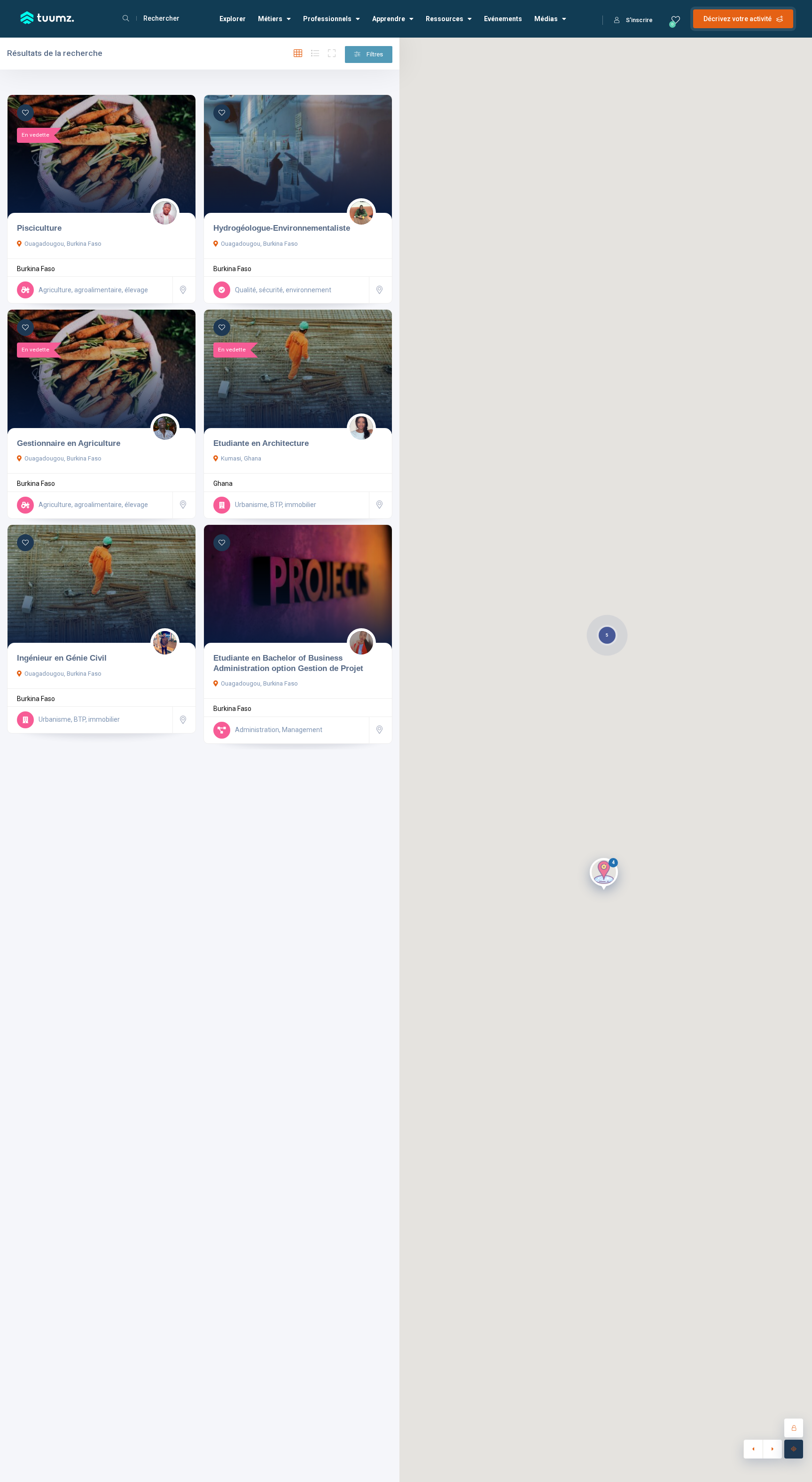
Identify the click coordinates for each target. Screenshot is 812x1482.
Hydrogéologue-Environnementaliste (281, 228)
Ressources (444, 19)
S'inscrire (639, 19)
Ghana (223, 483)
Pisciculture (39, 228)
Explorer (232, 19)
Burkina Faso (36, 269)
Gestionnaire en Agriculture (68, 443)
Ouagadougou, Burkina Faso (63, 243)
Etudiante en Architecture (261, 443)
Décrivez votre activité (737, 19)
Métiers (270, 19)
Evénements (503, 19)
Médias (546, 19)
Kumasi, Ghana (241, 458)
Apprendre (388, 19)
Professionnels (327, 19)
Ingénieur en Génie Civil (62, 658)
